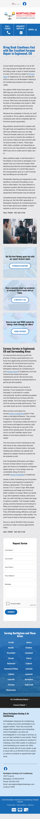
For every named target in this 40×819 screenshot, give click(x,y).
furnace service (12, 372)
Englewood (11, 663)
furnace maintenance (17, 414)
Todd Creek (29, 685)
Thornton (11, 685)
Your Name (9, 550)
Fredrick (29, 663)
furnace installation (17, 475)
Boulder (11, 648)
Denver (29, 658)
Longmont (29, 674)
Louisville (11, 679)
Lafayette (28, 669)
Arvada (11, 642)
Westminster (11, 690)
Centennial (29, 653)
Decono (11, 658)
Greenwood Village (11, 669)
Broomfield (11, 653)
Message (8, 584)
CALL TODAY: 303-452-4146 (14, 213)
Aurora (28, 642)
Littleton (11, 674)
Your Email (9, 559)
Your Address (10, 576)
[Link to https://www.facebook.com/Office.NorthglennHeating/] (24, 3)
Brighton (29, 648)
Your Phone (9, 567)
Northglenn (29, 679)
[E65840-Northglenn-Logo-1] (20, 10)
